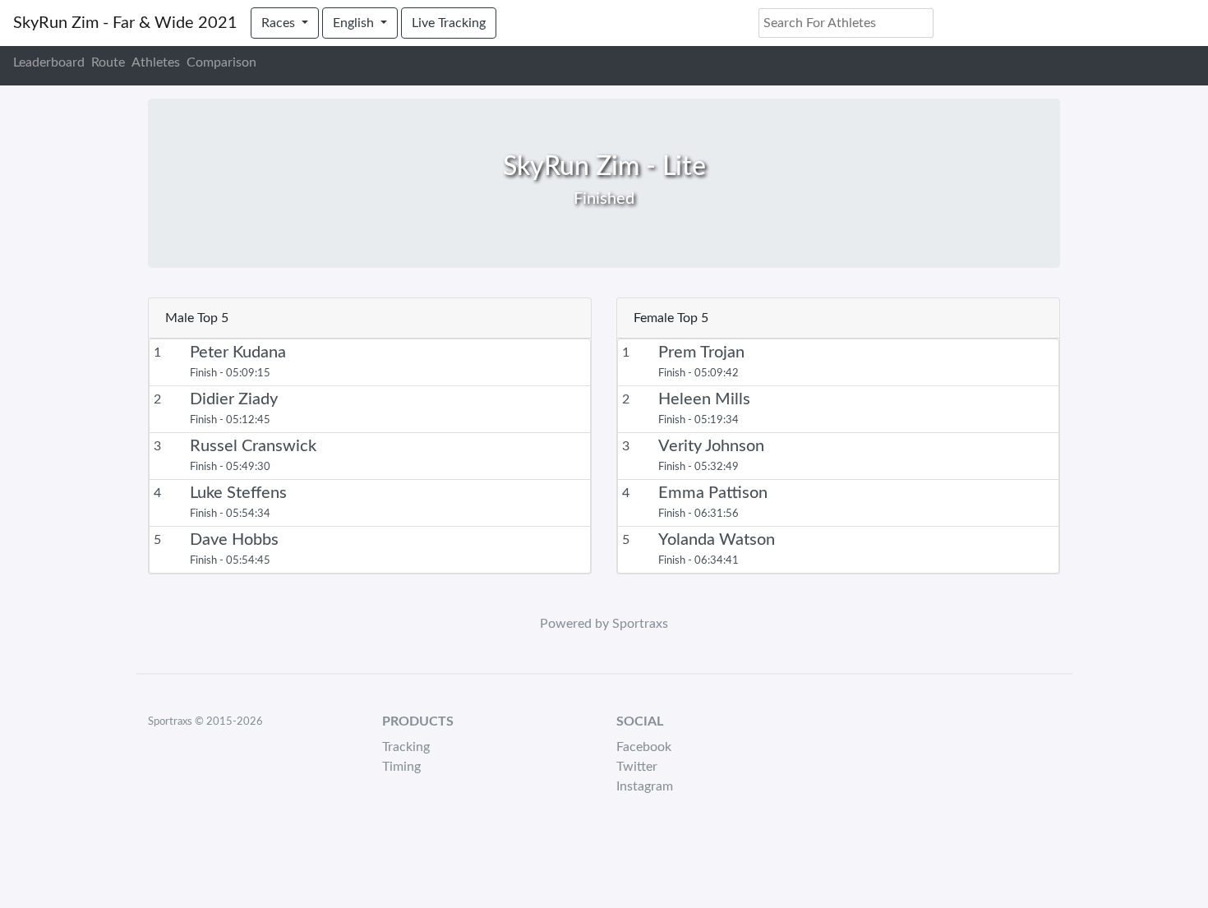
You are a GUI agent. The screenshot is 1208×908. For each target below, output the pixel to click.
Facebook (643, 747)
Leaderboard (49, 62)
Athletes (155, 62)
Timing (401, 766)
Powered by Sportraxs (604, 623)
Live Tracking (449, 23)
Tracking (406, 747)
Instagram (644, 786)
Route (108, 62)
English (355, 23)
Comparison (221, 62)
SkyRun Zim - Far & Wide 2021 (125, 23)
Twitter (636, 766)
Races (279, 23)
